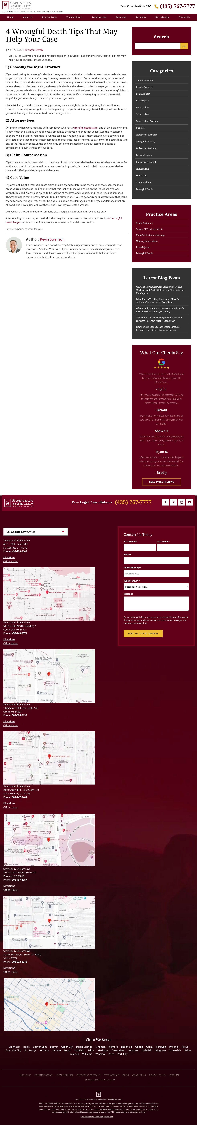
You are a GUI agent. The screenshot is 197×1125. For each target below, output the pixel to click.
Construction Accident (147, 121)
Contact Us (184, 17)
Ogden (139, 1046)
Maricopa (103, 1050)
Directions (9, 557)
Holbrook (133, 1050)
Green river (118, 1050)
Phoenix (174, 1046)
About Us (28, 17)
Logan (67, 1050)
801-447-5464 (19, 797)
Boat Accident (143, 93)
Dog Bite (140, 127)
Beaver (54, 1046)
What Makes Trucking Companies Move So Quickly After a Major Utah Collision (157, 301)
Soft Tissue (141, 175)
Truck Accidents (74, 17)
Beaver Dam (40, 1046)
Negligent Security (145, 141)
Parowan (161, 1046)
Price (111, 1054)
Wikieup (44, 1050)
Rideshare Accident (146, 161)
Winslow (100, 1054)
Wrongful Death (34, 49)
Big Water (14, 1046)
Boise (26, 1046)
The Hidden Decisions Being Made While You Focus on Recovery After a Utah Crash (159, 319)
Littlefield (126, 1046)
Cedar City (67, 1046)
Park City (122, 1054)
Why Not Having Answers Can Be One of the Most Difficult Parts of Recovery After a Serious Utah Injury (160, 290)
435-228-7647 (19, 551)
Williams (87, 1054)
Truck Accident (144, 182)
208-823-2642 (19, 961)
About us (25, 1075)
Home (10, 17)
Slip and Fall (142, 168)
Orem (149, 1046)
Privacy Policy (157, 1075)
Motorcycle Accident (146, 134)
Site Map (175, 1075)
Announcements (144, 80)
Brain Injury (142, 100)
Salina (91, 1050)
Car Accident (142, 114)
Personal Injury (144, 155)
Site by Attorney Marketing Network (97, 1116)
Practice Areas (49, 17)
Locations (141, 17)
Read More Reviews (161, 481)
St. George (30, 1050)
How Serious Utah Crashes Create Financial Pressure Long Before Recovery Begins (158, 328)
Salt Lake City (162, 17)
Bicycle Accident (144, 87)
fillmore (113, 1046)
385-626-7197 (19, 715)
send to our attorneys (143, 633)
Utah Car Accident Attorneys (150, 235)
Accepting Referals (88, 1075)
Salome (56, 1050)
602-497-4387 (19, 879)
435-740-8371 (19, 633)
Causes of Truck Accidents (149, 229)
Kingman (100, 1046)
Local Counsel (99, 17)
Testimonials (111, 1075)
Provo (185, 1046)
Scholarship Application (100, 1079)
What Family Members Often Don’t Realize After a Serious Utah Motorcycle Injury (161, 310)
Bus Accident (142, 107)
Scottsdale (175, 1050)
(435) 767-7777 (177, 6)
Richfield (79, 1050)
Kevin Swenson (52, 239)
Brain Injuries (143, 247)
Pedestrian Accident (146, 148)
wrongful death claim (85, 127)
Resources (121, 17)
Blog (126, 1075)
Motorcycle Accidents (147, 241)
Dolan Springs (84, 1046)
